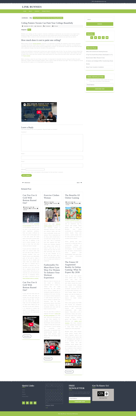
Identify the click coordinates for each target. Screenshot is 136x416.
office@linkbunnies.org (100, 1)
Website (23, 169)
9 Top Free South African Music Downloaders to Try (99, 54)
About (30, 11)
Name (23, 153)
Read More (27, 336)
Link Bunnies (32, 6)
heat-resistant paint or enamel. (31, 278)
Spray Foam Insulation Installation (95, 67)
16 (61, 393)
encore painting (37, 43)
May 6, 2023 (49, 202)
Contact (37, 11)
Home (24, 11)
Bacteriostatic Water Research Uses (95, 57)
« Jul (46, 407)
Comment (24, 132)
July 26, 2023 (70, 202)
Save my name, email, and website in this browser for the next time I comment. (43, 172)
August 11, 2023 (28, 207)
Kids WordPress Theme (64, 413)
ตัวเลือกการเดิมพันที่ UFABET (72, 220)
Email (23, 161)
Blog (31, 17)
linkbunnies (39, 26)
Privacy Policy (46, 11)
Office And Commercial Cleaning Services (97, 51)
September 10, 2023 (28, 26)
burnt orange (27, 55)
